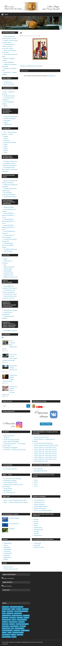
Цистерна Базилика (18, 632)
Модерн (6, 122)
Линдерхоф (7, 555)
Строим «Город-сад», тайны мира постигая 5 (45, 455)
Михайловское (7, 490)
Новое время (7, 120)
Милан (35, 525)
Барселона (6, 140)
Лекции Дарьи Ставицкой (10, 330)
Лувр (5, 265)
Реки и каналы (6, 628)
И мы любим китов (14, 523)
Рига (12, 628)
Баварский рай (7, 543)
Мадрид (6, 136)
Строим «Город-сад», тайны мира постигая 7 (45, 459)
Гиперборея (10, 613)
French (35, 484)
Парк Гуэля (5, 624)
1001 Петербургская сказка (41, 461)
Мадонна (26, 617)
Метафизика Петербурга (10, 480)
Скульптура (17, 630)
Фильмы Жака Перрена (40, 508)
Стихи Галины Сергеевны (10, 469)
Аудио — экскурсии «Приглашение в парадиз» (16, 502)
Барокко (18, 609)
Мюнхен (6, 545)
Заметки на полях (8, 567)
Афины (5, 106)
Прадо (5, 259)
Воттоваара (10, 611)
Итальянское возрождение (11, 116)
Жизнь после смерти (9, 84)
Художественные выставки (11, 569)
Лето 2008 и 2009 (38, 529)
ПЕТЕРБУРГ (5, 621)
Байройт (6, 559)
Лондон (5, 144)
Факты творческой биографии (11, 441)
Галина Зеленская (33, 35)
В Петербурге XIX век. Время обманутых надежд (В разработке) (9, 169)
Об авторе (6, 437)
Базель (5, 152)
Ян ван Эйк (20, 634)
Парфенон (12, 624)
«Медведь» (12, 528)
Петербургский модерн (22, 624)
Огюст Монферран (22, 619)
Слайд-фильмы (25, 630)
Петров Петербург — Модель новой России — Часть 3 (8, 227)
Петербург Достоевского (10, 196)
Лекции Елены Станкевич (10, 310)
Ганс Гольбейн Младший (21, 611)
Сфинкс (4, 632)
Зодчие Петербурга (17, 615)
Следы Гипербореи (9, 62)
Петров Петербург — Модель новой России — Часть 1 (8, 215)
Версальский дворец (9, 267)
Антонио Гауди (6, 609)
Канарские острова (39, 547)
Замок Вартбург (8, 271)
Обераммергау (7, 549)
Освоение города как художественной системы (46, 445)
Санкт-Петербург (8, 251)
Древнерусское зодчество (10, 277)
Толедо (5, 138)
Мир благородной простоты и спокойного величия (8, 245)
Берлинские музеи (8, 275)
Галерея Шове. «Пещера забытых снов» (13, 367)
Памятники (21, 621)
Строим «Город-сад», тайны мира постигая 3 (45, 451)
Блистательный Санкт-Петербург (12, 478)
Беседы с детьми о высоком (41, 437)
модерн (14, 636)
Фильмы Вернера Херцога (40, 506)
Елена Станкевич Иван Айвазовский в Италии (9, 345)
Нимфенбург (7, 547)
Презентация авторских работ (11, 439)
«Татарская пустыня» (39, 502)
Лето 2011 (36, 533)
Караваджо (26, 615)
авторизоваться (51, 75)
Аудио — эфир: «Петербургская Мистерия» (15, 500)
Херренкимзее (7, 557)
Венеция (6, 150)
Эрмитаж (13, 634)
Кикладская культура (9, 96)
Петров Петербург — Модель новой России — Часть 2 (8, 221)
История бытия (8, 82)
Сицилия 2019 (37, 543)
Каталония (20, 617)
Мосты (14, 619)
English (36, 482)
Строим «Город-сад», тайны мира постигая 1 (45, 447)
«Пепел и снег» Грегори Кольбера (42, 510)
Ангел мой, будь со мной (10, 294)
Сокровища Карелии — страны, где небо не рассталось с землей (9, 46)
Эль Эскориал (6, 634)
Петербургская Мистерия (10, 161)
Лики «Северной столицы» (10, 482)
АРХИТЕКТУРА (5, 606)
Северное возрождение (10, 118)
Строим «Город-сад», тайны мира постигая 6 (45, 457)
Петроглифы (5, 626)
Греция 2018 (37, 545)
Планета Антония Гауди (10, 142)
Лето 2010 (36, 531)
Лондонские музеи (8, 273)
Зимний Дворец (6, 615)
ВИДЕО (4, 611)
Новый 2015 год (38, 535)
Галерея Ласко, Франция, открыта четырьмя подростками (9, 390)
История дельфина (14, 518)
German (36, 486)
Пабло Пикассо (13, 621)
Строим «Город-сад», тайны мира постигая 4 (45, 453)
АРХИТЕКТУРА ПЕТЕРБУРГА (16, 606)
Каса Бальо (13, 617)
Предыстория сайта (9, 435)
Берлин (5, 148)
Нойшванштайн (8, 553)
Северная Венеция (7, 630)
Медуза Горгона (6, 619)
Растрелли (22, 626)
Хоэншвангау (7, 551)
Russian (36, 480)
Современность (8, 124)
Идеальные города (8, 207)
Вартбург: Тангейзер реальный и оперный (31, 66)
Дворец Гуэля (17, 613)
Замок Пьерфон (8, 269)
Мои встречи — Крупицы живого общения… (15, 449)
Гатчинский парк (8, 488)
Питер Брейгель (14, 626)
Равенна (36, 521)
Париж (5, 146)
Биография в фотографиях (10, 447)
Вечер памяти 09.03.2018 (40, 471)
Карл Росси (5, 617)
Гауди (3, 613)
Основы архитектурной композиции (43, 443)
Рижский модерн (19, 628)
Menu (6, 14)
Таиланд (36, 523)
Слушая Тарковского (39, 500)
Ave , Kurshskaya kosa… (10, 492)
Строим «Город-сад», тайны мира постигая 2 (45, 449)
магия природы (6, 636)
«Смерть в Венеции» (39, 504)
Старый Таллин (38, 527)
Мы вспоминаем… (38, 469)
